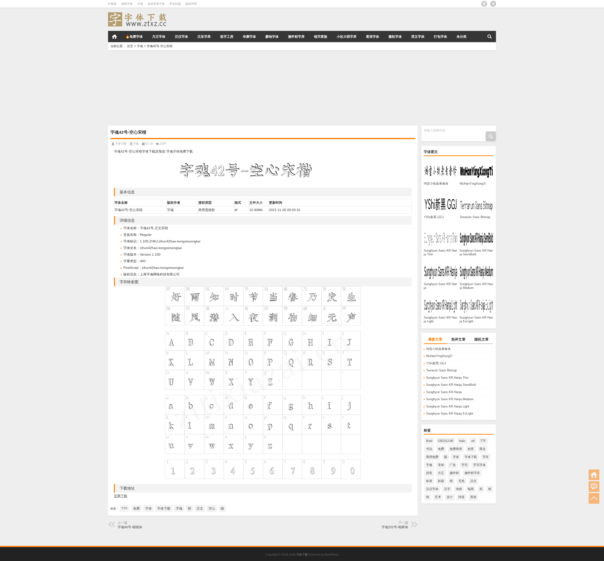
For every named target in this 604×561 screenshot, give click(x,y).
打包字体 (440, 36)
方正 (441, 473)
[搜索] (489, 36)
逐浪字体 (372, 36)
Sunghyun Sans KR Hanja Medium (450, 399)
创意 (471, 449)
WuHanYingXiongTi (439, 356)
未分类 (461, 36)
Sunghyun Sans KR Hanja (444, 392)
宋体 (441, 465)
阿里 (461, 497)
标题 (441, 481)
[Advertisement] (249, 88)
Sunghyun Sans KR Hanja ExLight (449, 413)
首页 (114, 36)
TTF (483, 441)
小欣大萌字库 (347, 36)
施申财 (454, 473)
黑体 (473, 497)
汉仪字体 (181, 36)
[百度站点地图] (493, 4)
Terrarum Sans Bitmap (441, 370)
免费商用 (456, 449)
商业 (482, 449)
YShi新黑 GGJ (436, 363)
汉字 (447, 489)
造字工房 (226, 36)
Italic (462, 441)
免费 (441, 449)
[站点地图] (484, 4)
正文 (200, 508)
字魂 (140, 3)
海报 (459, 489)
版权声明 (191, 3)
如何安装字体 (156, 3)
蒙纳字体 (272, 36)
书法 (429, 449)
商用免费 (432, 457)
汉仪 (473, 481)
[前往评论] (594, 486)
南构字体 (127, 3)
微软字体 (395, 36)
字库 (485, 457)
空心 (212, 508)
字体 (456, 457)
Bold (429, 441)
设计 (450, 497)
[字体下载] (138, 14)
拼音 (429, 473)
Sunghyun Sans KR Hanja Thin (447, 377)
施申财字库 (296, 36)
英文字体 (417, 36)
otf (473, 441)
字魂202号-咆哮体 (395, 527)
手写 (464, 465)
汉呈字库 (204, 36)
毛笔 (461, 481)
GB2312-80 (445, 441)
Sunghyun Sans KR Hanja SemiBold (451, 384)
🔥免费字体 (134, 36)
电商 (471, 489)
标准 (429, 481)
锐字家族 (320, 36)
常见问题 (175, 3)
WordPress (331, 554)
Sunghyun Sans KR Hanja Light (447, 406)
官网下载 (120, 496)
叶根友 (112, 3)
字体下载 (471, 457)
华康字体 (249, 36)
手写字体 (479, 465)
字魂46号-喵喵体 (129, 527)
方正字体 (158, 36)
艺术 (438, 497)
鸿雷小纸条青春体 (438, 349)
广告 (453, 465)
